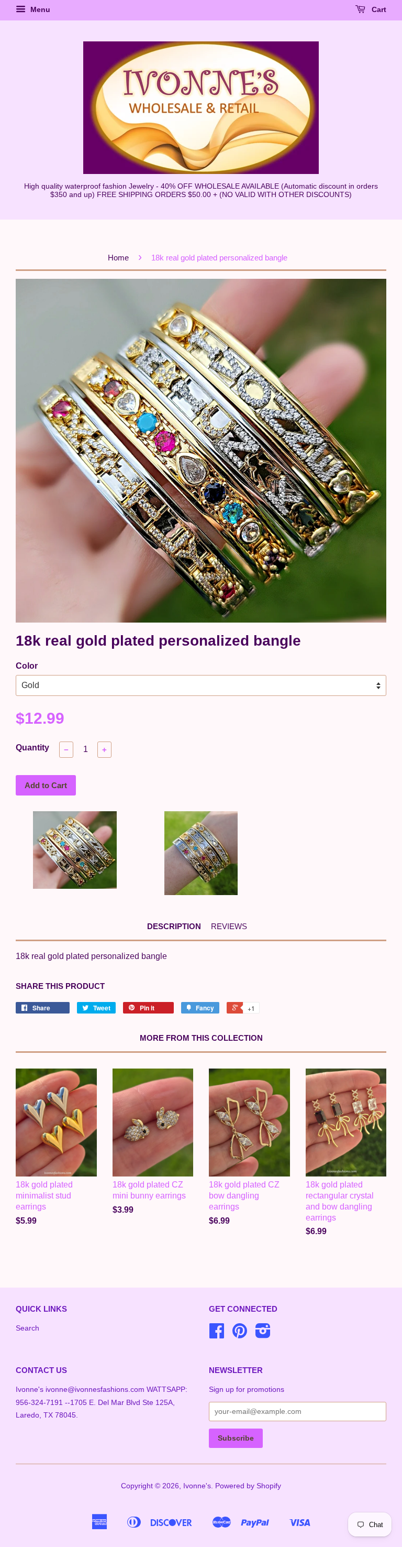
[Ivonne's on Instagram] (263, 1334)
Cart (378, 9)
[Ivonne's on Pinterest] (240, 1334)
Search (27, 1328)
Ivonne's (197, 1486)
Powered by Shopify (248, 1486)
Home (118, 257)
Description (174, 926)
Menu (39, 9)
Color (27, 665)
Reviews (229, 926)
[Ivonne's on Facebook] (217, 1334)
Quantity (32, 747)
